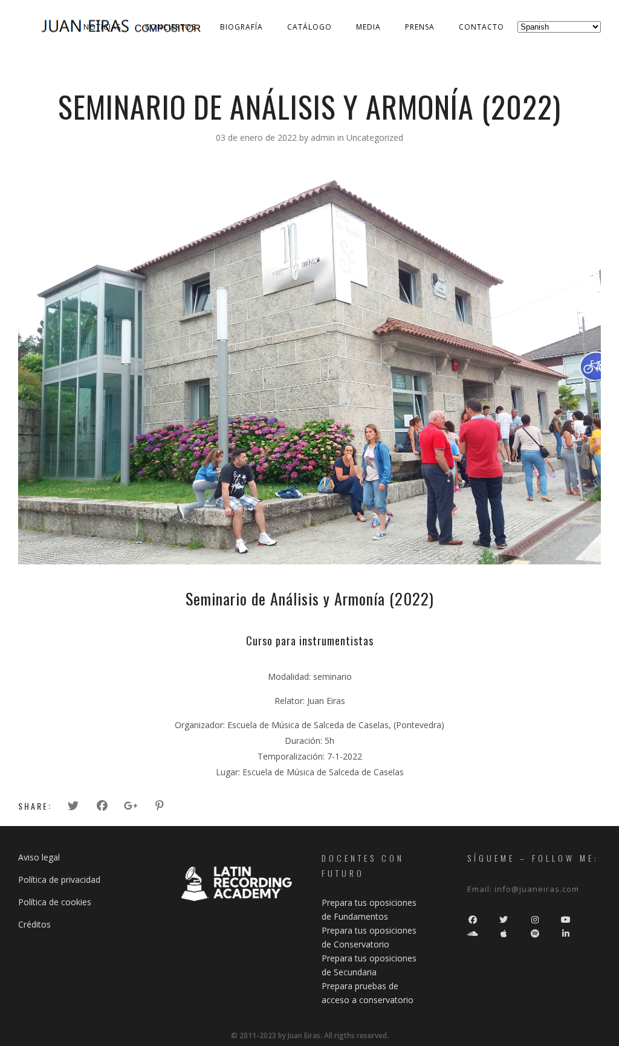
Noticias (102, 27)
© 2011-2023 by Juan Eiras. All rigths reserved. (310, 1035)
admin (324, 137)
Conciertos (170, 27)
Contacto (481, 27)
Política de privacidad (59, 879)
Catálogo (309, 27)
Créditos (34, 924)
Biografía (241, 27)
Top (590, 1017)
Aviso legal (39, 857)
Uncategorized (374, 137)
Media (368, 27)
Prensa (420, 27)
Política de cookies (54, 902)
